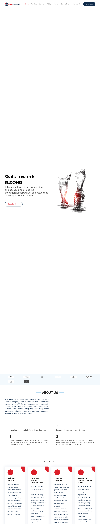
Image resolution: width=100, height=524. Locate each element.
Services (42, 4)
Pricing (49, 4)
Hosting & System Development (37, 480)
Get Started (89, 4)
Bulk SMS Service (11, 479)
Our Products (65, 4)
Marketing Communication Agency (85, 480)
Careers (56, 4)
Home (27, 4)
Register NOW (13, 204)
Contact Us (76, 4)
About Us (34, 4)
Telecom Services (58, 479)
